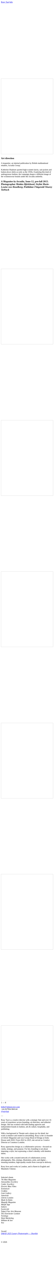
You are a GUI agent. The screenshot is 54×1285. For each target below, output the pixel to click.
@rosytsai (5, 1111)
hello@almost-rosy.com (10, 1107)
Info (11, 2)
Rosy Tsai (5, 2)
